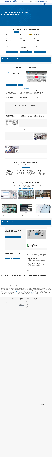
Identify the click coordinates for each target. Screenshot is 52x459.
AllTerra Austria (28, 307)
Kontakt (20, 299)
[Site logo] (8, 1)
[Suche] (28, 1)
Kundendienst (21, 298)
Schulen (46, 285)
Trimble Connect (13, 164)
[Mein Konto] (43, 4)
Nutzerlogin (20, 304)
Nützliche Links (28, 298)
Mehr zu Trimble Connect (26, 167)
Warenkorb (20, 303)
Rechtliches (35, 298)
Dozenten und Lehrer (40, 285)
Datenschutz (35, 299)
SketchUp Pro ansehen (29, 188)
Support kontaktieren (16, 258)
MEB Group (27, 299)
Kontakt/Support (37, 1)
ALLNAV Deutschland (28, 302)
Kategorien (13, 298)
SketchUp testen (20, 85)
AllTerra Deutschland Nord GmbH (29, 306)
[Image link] (44, 324)
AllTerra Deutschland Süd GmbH (29, 304)
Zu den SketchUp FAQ (8, 258)
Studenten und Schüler (35, 285)
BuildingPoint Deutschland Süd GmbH (29, 301)
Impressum (35, 303)
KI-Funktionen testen (22, 188)
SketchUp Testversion (16, 291)
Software (13, 299)
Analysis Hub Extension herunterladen (11, 85)
